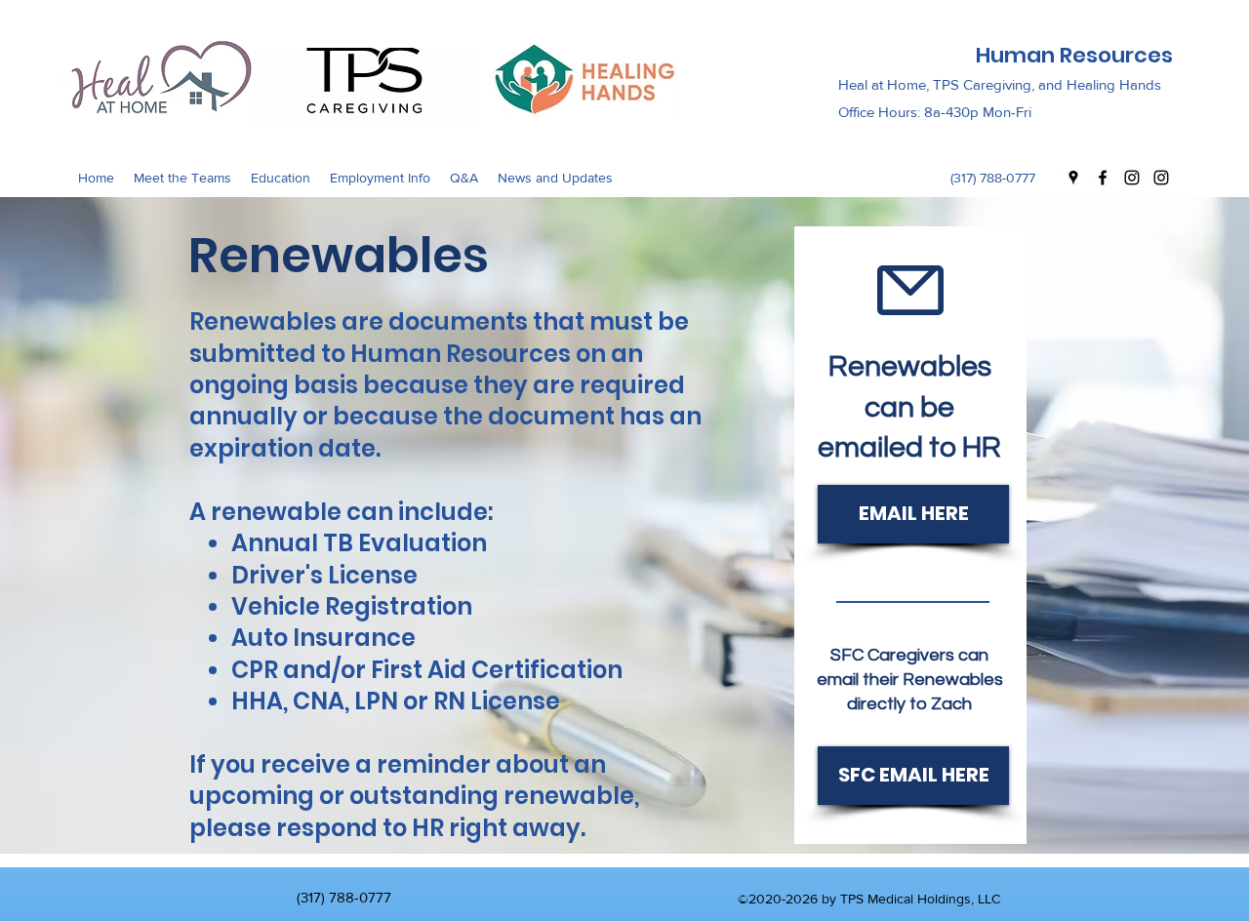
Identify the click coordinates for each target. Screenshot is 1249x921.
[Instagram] (1132, 177)
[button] (182, 177)
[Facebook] (1102, 177)
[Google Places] (1073, 177)
